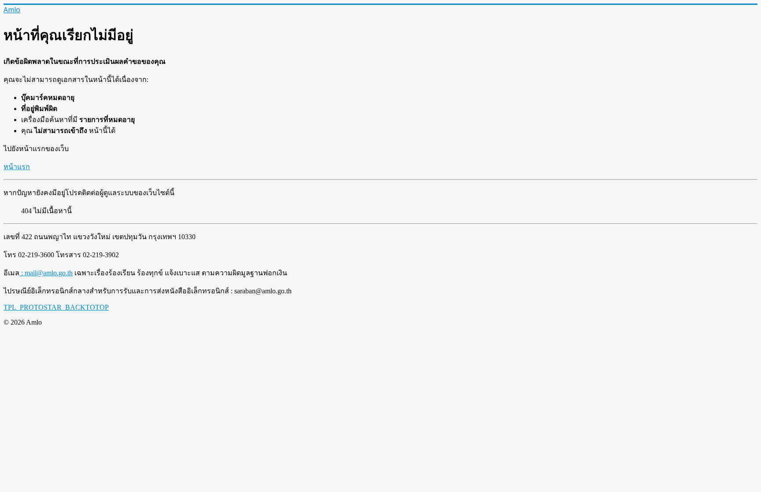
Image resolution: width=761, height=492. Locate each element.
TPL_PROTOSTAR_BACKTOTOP (56, 307)
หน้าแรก (17, 166)
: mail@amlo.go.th (46, 273)
